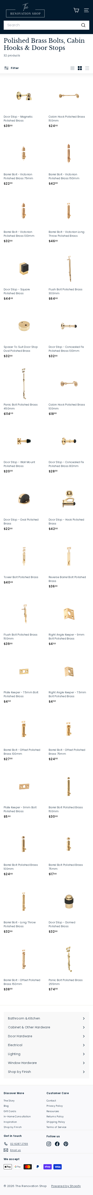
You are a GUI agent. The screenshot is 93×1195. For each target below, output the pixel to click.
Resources (52, 1111)
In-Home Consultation (17, 1116)
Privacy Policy (54, 1106)
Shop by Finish (13, 1127)
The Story (9, 1100)
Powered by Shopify (66, 1186)
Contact (51, 1100)
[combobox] (46, 25)
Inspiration (10, 1122)
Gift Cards (10, 1111)
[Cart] (76, 10)
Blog (6, 1106)
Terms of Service (56, 1127)
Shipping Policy (55, 1122)
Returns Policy (55, 1116)
